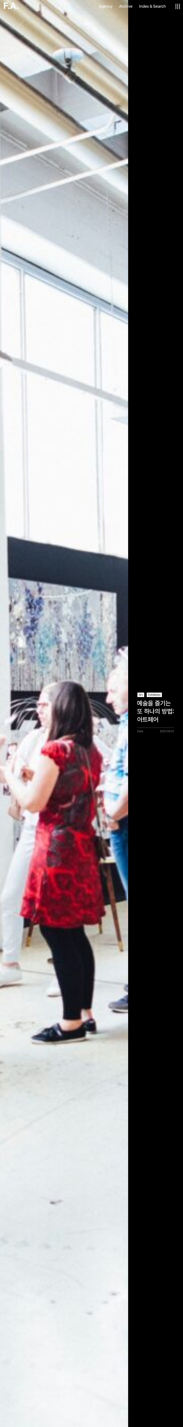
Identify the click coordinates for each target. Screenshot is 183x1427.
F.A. (11, 6)
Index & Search (152, 6)
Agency (106, 6)
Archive (126, 6)
